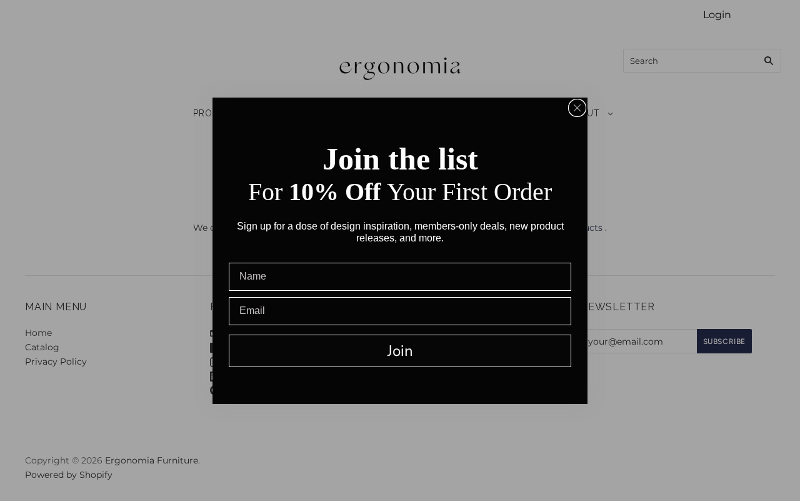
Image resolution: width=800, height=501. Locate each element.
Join (400, 351)
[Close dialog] (577, 108)
